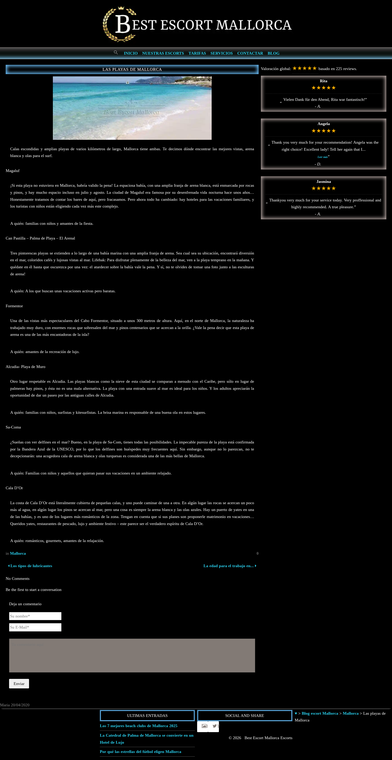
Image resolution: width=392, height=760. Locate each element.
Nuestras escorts (163, 53)
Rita (323, 81)
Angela (324, 123)
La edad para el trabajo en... (228, 566)
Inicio (131, 53)
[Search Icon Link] (116, 53)
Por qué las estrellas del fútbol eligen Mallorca (140, 751)
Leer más (323, 157)
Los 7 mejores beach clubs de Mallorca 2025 (138, 726)
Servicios (222, 53)
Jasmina (323, 181)
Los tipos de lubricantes (30, 566)
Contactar (250, 53)
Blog (273, 53)
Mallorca (18, 553)
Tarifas (197, 53)
